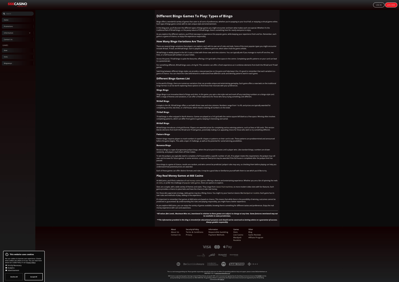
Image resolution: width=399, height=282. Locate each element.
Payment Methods (216, 235)
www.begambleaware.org (222, 273)
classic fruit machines (224, 187)
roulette (256, 193)
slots (161, 183)
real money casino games (196, 180)
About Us (175, 232)
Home (6, 20)
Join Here (391, 5)
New (5, 50)
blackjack (247, 193)
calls (228, 156)
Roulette (237, 240)
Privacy (189, 235)
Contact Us (8, 39)
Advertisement (13, 270)
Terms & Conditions (194, 232)
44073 (222, 279)
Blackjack (237, 237)
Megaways (8, 63)
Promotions (8, 26)
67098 (259, 276)
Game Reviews (254, 235)
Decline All (14, 277)
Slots (6, 57)
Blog (250, 232)
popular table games (192, 183)
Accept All (33, 277)
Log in (379, 5)
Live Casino (238, 235)
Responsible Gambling (218, 232)
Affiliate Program (255, 237)
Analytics (11, 268)
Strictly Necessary (14, 265)
